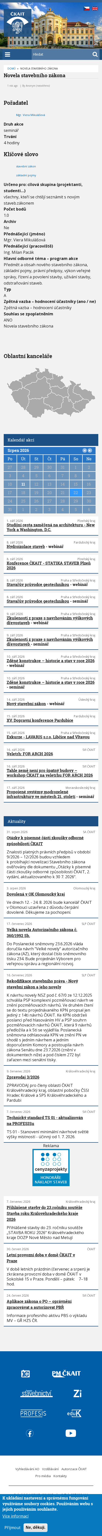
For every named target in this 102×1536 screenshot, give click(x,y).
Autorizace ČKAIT (74, 1469)
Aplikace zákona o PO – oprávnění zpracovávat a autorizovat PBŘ (39, 1304)
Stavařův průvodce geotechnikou (38, 584)
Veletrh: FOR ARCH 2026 (30, 753)
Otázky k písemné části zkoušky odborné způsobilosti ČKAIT (45, 840)
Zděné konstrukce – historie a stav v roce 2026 (51, 660)
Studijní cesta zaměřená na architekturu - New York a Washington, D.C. (51, 527)
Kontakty (60, 1476)
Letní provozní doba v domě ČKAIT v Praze (41, 1257)
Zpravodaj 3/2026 (23, 1077)
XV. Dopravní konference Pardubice (40, 720)
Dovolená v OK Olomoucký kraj (36, 894)
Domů (11, 68)
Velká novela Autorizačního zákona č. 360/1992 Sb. (42, 932)
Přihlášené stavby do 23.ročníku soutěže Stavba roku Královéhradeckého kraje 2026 (44, 1213)
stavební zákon (26, 166)
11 (23, 484)
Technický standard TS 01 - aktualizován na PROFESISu (45, 1120)
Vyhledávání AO (27, 1469)
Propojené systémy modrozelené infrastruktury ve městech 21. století (41, 794)
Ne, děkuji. (35, 1527)
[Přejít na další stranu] (90, 450)
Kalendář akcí (21, 439)
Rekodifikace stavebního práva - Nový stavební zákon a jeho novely (42, 983)
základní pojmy (26, 175)
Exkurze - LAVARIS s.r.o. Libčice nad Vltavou (48, 736)
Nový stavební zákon (26, 703)
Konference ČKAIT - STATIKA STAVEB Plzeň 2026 (49, 565)
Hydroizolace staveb (26, 546)
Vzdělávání (50, 1469)
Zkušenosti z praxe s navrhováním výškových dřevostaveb (50, 620)
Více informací (15, 1516)
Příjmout (12, 1527)
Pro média (43, 1476)
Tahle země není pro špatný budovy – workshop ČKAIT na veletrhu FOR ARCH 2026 (50, 773)
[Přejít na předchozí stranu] (84, 450)
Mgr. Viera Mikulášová (30, 115)
